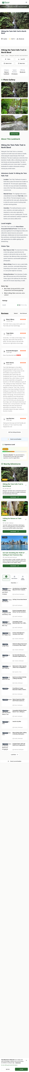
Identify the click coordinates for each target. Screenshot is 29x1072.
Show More (13, 583)
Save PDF (23, 59)
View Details (13, 497)
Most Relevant (23, 313)
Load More (13, 754)
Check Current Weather (15, 761)
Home (2, 55)
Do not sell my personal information (9, 1065)
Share (8, 59)
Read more (18, 1062)
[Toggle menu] (26, 2)
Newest (16, 313)
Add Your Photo (14, 133)
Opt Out (8, 1069)
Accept (21, 1069)
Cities (6, 55)
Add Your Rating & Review (14, 432)
